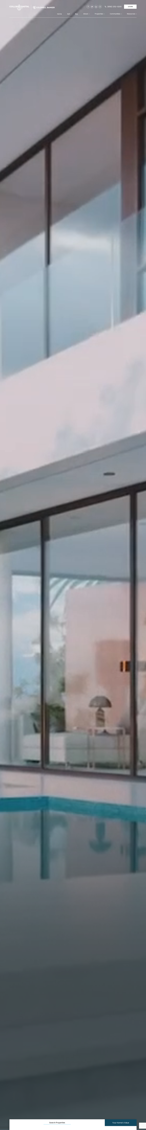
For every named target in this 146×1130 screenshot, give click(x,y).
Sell (68, 14)
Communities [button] (115, 14)
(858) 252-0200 (114, 7)
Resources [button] (131, 14)
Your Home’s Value (120, 1122)
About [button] (85, 14)
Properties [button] (99, 14)
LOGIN (130, 6)
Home (59, 14)
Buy (76, 14)
